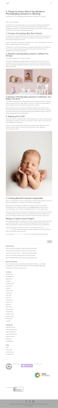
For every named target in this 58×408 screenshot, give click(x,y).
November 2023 (10, 283)
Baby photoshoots (24, 16)
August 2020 (9, 302)
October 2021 (9, 300)
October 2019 (9, 318)
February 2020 (9, 309)
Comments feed (10, 352)
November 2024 (10, 276)
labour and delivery (11, 332)
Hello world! (23, 268)
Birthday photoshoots (11, 329)
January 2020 (9, 311)
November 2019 (10, 316)
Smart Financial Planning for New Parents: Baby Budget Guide (21, 257)
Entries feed (9, 349)
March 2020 (9, 307)
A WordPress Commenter (12, 268)
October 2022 (9, 290)
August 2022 (9, 293)
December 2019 (10, 314)
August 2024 (9, 279)
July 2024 (8, 281)
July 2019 (8, 321)
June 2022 (8, 295)
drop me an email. (19, 234)
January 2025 (9, 274)
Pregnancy (8, 339)
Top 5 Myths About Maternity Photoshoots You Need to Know (21, 250)
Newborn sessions (34, 16)
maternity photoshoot (11, 334)
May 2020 (8, 304)
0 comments (42, 16)
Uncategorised (9, 341)
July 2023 (8, 288)
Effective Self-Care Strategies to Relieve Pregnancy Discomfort (21, 248)
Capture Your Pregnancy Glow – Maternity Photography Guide (21, 253)
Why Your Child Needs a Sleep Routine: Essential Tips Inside (20, 255)
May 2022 (8, 297)
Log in (7, 347)
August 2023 (9, 286)
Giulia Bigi (9, 16)
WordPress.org (9, 354)
